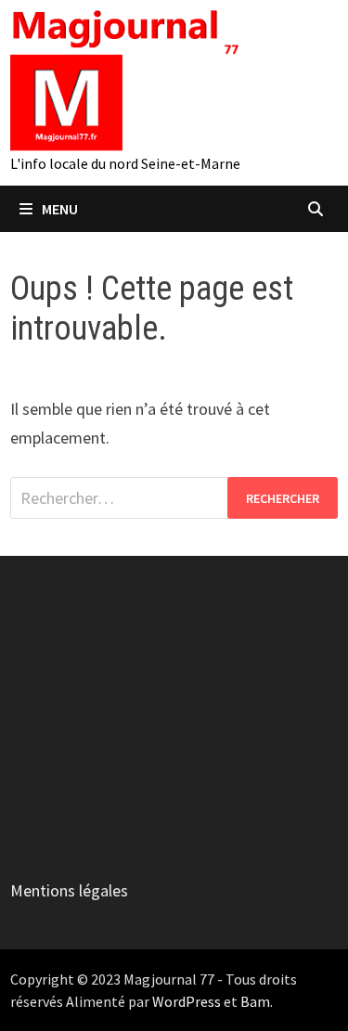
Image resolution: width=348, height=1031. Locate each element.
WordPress (186, 1001)
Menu (60, 209)
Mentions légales (69, 890)
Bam (255, 1001)
